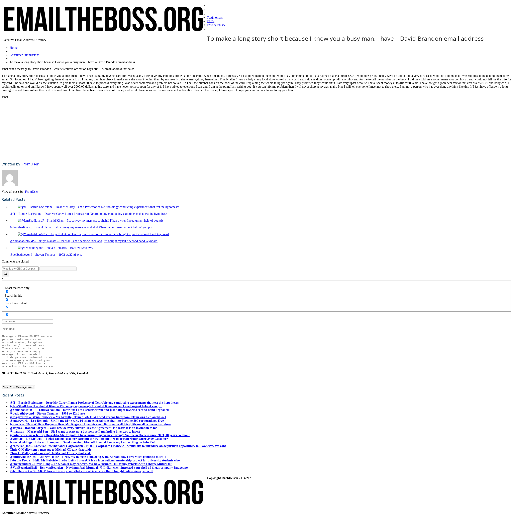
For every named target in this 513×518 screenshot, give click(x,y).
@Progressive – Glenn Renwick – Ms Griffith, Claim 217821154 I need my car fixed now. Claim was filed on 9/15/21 (88, 417)
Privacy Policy (216, 24)
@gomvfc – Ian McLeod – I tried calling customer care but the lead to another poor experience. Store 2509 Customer (89, 438)
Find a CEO (216, 9)
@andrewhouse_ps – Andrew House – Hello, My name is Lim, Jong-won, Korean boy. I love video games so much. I (88, 456)
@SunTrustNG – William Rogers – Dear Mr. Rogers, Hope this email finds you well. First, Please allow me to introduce (90, 424)
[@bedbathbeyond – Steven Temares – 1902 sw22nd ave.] (55, 247)
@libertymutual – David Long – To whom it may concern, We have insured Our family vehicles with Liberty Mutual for (91, 464)
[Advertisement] (122, 130)
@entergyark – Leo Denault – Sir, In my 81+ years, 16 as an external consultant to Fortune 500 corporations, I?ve (87, 420)
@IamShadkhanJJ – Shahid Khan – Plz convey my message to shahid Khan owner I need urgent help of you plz (81, 227)
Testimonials (215, 17)
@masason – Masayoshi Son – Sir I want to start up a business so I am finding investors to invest (75, 431)
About (212, 13)
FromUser (30, 164)
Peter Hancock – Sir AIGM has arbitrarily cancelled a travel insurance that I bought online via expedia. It (81, 471)
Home (212, 5)
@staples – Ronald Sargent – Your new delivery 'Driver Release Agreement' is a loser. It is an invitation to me (83, 428)
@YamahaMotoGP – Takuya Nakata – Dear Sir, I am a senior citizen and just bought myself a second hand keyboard (84, 241)
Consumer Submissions (24, 55)
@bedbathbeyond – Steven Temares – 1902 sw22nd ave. (46, 254)
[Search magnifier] (5, 274)
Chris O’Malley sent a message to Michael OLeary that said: (50, 449)
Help (211, 28)
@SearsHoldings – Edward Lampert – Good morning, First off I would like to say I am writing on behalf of (82, 442)
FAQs (210, 21)
